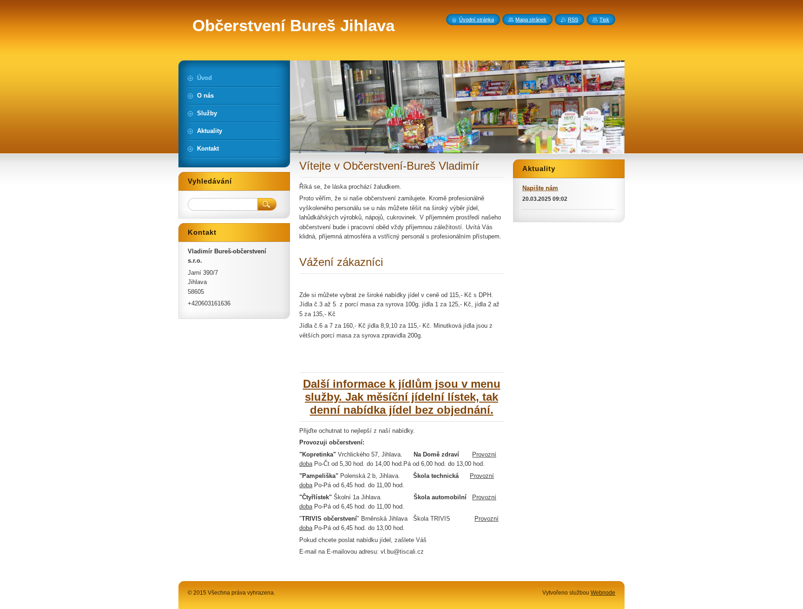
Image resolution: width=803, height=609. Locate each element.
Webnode (603, 593)
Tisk (604, 19)
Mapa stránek (530, 19)
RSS (573, 19)
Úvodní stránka (476, 19)
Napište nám (540, 188)
